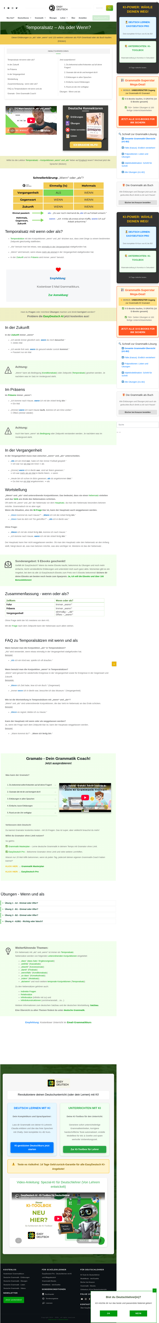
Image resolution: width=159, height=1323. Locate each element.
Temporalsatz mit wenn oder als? (21, 60)
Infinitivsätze (26, 997)
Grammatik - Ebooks (88, 1286)
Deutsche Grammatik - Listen (14, 1285)
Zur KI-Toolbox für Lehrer (85, 1149)
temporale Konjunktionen (59, 981)
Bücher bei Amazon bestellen (138, 202)
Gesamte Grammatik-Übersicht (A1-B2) (138, 140)
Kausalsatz (35, 964)
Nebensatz (94, 495)
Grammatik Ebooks (49, 1281)
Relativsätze (26, 994)
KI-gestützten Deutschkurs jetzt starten (32, 1147)
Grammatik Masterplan (19, 846)
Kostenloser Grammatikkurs (13, 1274)
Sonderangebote (52, 1298)
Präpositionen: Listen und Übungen (135, 155)
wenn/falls (26, 973)
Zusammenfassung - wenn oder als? (23, 84)
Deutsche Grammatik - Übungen (15, 1281)
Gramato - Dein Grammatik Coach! (22, 94)
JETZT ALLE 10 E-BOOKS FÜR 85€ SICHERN (138, 121)
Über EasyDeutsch (87, 1308)
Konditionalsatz (49, 373)
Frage (14, 626)
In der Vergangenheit (16, 74)
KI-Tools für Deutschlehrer (90, 1275)
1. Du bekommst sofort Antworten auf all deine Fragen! (83, 66)
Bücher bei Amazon (87, 1282)
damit (24, 970)
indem (24, 978)
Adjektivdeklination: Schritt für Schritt (137, 164)
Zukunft (19, 257)
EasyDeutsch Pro (16, 852)
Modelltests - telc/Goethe (51, 1285)
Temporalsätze (17, 238)
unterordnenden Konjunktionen (62, 956)
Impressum (52, 1319)
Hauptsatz (59, 503)
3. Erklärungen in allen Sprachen (77, 77)
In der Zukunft (13, 65)
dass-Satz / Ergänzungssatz (41, 961)
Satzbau (94, 1005)
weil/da (24, 964)
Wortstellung (13, 79)
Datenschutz (63, 1319)
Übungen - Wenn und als (70, 92)
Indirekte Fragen (28, 991)
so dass (25, 975)
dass (23, 961)
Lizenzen (49, 1303)
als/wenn (25, 981)
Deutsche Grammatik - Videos (14, 1288)
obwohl (24, 967)
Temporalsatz (79, 373)
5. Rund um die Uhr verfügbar (76, 87)
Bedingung (45, 433)
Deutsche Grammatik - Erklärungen (16, 1277)
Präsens (35, 257)
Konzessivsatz (36, 967)
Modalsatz (34, 978)
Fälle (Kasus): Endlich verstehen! (139, 148)
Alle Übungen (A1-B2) (134, 172)
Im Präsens (12, 69)
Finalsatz (33, 970)
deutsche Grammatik (74, 1010)
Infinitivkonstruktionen (31, 1000)
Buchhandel (49, 1294)
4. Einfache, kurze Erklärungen (77, 82)
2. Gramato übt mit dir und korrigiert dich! (81, 72)
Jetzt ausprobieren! (67, 60)
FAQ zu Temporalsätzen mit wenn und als (25, 89)
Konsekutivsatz (38, 975)
